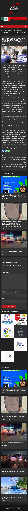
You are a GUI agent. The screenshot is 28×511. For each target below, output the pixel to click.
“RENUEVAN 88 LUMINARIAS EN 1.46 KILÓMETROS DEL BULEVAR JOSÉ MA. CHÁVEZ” (11, 497)
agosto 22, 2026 (5, 500)
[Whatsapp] (8, 151)
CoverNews (13, 508)
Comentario (5, 272)
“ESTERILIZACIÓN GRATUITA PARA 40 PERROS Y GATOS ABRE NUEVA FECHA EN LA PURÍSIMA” (13, 197)
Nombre (4, 291)
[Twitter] (6, 151)
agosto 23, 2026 (5, 228)
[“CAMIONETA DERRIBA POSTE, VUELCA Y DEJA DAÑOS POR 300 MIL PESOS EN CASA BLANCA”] (14, 459)
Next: (14, 165)
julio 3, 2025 (5, 44)
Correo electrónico (18, 291)
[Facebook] (3, 151)
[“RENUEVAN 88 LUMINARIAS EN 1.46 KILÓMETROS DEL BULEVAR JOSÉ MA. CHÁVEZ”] (14, 485)
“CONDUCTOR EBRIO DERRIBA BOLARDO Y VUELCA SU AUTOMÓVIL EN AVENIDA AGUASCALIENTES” (14, 251)
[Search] (26, 26)
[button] (2, 26)
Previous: (14, 158)
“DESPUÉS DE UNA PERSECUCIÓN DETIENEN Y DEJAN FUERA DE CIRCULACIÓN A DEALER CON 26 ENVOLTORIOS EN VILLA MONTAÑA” (14, 416)
